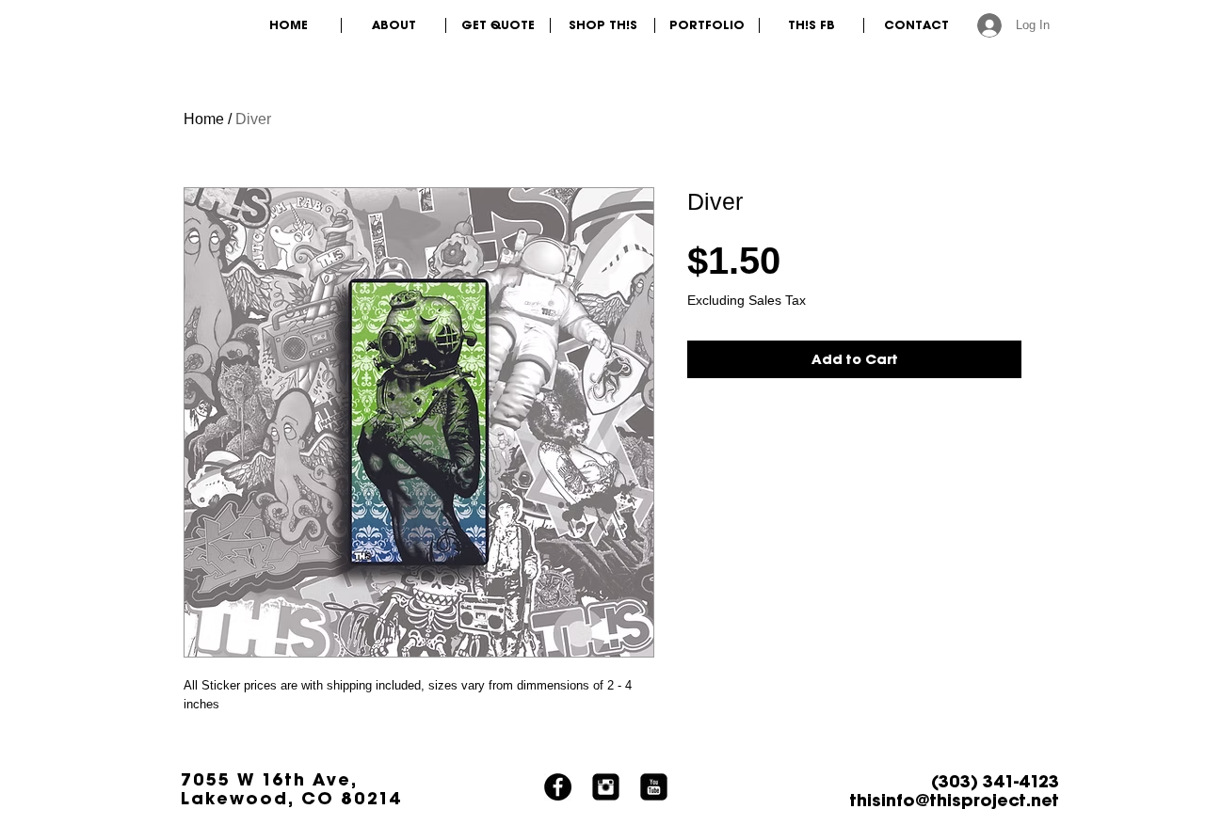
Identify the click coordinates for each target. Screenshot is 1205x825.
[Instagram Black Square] (605, 787)
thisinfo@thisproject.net (954, 799)
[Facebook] (557, 787)
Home (204, 119)
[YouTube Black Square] (653, 787)
